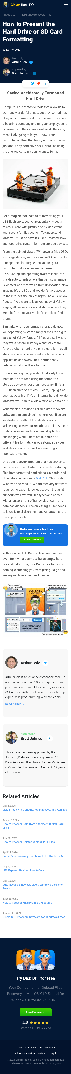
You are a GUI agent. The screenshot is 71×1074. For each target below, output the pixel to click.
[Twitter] (31, 62)
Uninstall (42, 1053)
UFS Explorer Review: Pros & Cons (24, 870)
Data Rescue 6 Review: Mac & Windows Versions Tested (33, 886)
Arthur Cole (20, 62)
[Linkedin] (34, 73)
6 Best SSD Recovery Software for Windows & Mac (34, 917)
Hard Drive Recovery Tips (36, 14)
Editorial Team (47, 1047)
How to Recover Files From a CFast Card (27, 902)
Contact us (31, 1047)
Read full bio (13, 704)
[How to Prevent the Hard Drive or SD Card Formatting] (27, 83)
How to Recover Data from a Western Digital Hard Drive (33, 825)
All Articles (9, 14)
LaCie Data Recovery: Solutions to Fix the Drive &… (34, 856)
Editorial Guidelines (25, 1053)
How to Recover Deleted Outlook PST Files (29, 842)
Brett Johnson (21, 73)
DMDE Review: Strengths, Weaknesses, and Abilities (35, 809)
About (19, 1047)
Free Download (33, 539)
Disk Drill (42, 478)
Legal (53, 1053)
